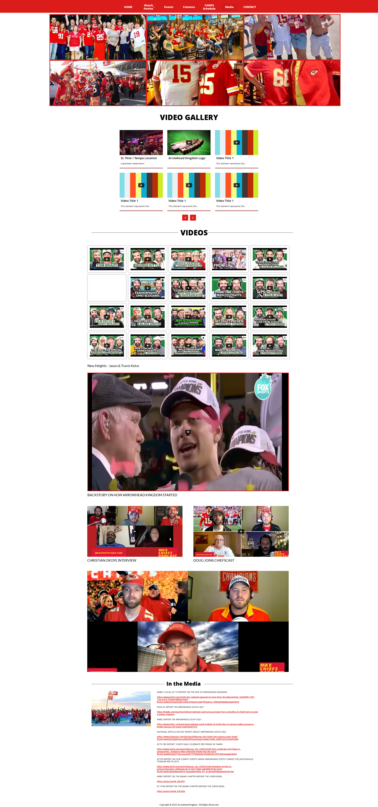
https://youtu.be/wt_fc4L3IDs (171, 791)
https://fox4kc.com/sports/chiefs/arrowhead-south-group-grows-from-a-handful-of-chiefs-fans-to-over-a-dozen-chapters (208, 713)
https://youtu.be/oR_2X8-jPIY (171, 781)
